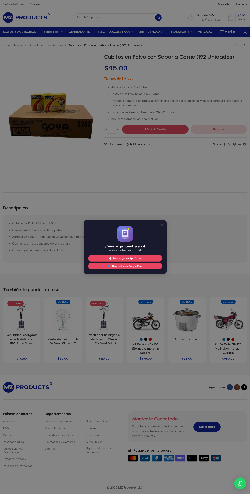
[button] (240, 483)
